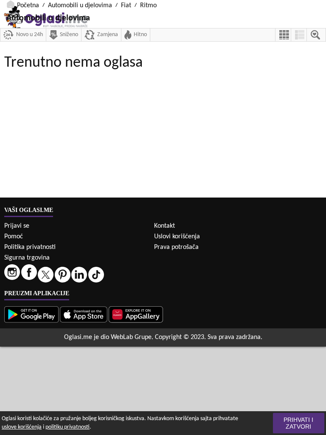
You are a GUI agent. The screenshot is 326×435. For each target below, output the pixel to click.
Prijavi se (16, 226)
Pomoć (13, 236)
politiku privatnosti (67, 427)
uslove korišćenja (22, 427)
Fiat (126, 5)
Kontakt (164, 226)
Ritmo (148, 5)
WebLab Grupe (131, 337)
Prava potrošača (176, 247)
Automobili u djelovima (80, 5)
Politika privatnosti (30, 247)
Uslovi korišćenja (177, 236)
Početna (28, 5)
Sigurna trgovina (27, 257)
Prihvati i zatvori (298, 423)
